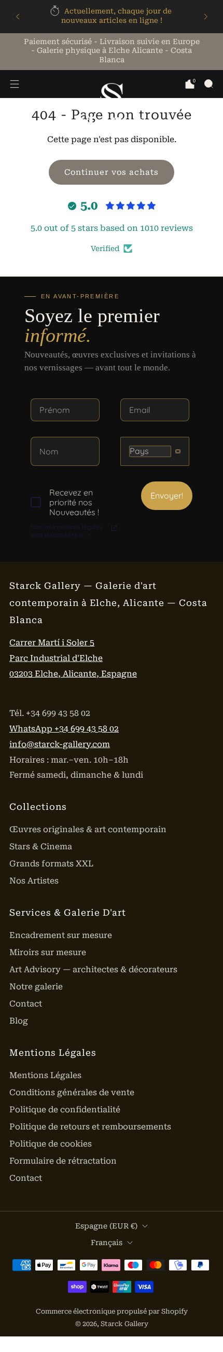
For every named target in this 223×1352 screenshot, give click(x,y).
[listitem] (112, 16)
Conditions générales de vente (71, 1092)
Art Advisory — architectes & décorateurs (93, 969)
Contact (25, 1004)
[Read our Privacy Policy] (114, 528)
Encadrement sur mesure (60, 935)
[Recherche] (208, 83)
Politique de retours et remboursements (90, 1127)
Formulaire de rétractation (63, 1161)
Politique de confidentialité (64, 1109)
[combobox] (154, 451)
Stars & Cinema (40, 846)
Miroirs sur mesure (47, 952)
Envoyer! (166, 495)
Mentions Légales (45, 1075)
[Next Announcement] (206, 16)
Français (106, 1242)
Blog (18, 1021)
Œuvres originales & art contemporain (87, 829)
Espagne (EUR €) (106, 1226)
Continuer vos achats (111, 172)
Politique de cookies (50, 1144)
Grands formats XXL (51, 863)
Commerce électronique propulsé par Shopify (112, 1311)
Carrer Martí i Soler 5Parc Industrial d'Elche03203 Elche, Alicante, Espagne (73, 658)
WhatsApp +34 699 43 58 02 (64, 729)
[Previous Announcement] (17, 16)
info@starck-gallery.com (59, 744)
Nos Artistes (34, 881)
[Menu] (14, 84)
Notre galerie (36, 986)
